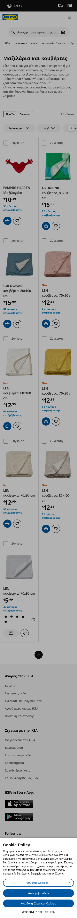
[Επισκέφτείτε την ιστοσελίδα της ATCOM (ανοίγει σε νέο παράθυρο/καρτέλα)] (38, 912)
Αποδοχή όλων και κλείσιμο (38, 903)
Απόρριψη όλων (38, 893)
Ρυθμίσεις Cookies (36, 882)
